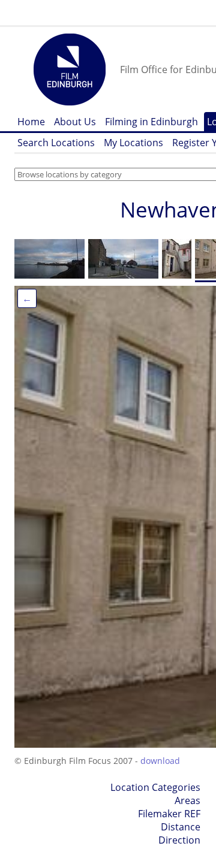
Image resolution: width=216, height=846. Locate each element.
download (160, 760)
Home (31, 121)
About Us (75, 121)
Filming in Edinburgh (151, 121)
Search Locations (56, 142)
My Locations (133, 142)
